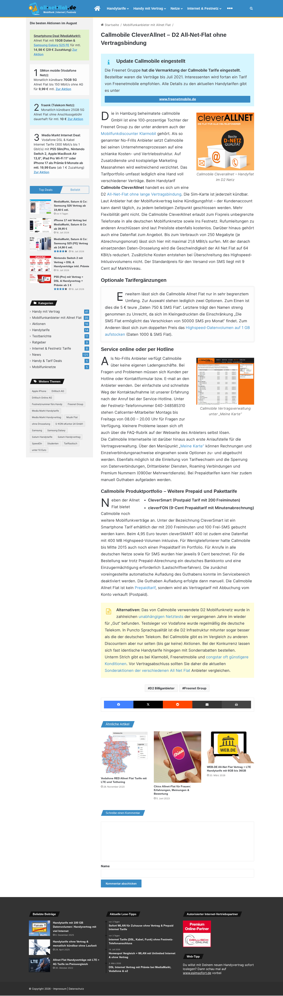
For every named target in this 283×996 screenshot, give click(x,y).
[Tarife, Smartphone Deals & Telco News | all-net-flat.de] (52, 9)
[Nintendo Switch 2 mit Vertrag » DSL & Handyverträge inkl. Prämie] (40, 264)
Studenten (53, 443)
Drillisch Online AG (42, 397)
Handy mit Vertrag (148, 8)
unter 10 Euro (39, 450)
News (36, 355)
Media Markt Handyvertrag (46, 417)
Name (105, 866)
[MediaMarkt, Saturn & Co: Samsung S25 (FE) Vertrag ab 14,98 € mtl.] (40, 244)
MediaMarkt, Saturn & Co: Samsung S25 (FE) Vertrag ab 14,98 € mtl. (71, 243)
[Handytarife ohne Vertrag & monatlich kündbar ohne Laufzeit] (39, 947)
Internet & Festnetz (203, 8)
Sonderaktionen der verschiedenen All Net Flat (147, 670)
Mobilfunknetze (44, 367)
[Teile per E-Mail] (207, 704)
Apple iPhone (39, 391)
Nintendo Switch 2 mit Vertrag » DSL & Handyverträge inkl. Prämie (71, 262)
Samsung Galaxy (56, 430)
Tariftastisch (70, 443)
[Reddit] (177, 704)
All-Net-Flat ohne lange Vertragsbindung (144, 194)
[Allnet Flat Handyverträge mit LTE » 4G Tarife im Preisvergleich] (39, 965)
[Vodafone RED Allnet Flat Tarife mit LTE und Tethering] (124, 753)
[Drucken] (236, 704)
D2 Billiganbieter (162, 688)
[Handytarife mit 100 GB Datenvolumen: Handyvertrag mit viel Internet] (39, 928)
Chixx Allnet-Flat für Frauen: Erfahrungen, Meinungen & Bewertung (172, 790)
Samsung (37, 430)
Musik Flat (72, 417)
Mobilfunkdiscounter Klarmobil (128, 133)
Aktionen (39, 324)
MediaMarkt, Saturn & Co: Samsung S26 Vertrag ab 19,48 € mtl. (70, 205)
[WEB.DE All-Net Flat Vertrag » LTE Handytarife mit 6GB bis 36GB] (230, 747)
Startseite (111, 25)
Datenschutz (76, 988)
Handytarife (116, 8)
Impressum (59, 988)
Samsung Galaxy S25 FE (51, 45)
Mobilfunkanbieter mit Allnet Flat (147, 25)
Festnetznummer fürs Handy (47, 404)
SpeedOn (37, 443)
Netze (175, 8)
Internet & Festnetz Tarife (51, 348)
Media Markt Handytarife (45, 410)
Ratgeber (39, 342)
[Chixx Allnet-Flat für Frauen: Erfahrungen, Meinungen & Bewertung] (177, 757)
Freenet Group (195, 688)
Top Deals (46, 190)
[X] (148, 704)
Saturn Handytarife (42, 436)
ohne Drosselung (41, 423)
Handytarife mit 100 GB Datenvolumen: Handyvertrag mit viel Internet (74, 926)
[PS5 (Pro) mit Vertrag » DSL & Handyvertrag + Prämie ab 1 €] (40, 279)
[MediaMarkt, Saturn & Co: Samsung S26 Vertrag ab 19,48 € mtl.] (40, 206)
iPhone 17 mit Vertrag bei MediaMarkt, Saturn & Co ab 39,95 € (70, 224)
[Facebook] (118, 704)
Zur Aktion (63, 89)
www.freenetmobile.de (177, 99)
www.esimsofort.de (197, 973)
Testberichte (41, 336)
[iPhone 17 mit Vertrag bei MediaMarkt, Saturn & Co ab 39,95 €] (40, 225)
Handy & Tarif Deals (47, 361)
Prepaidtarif (145, 587)
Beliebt (75, 190)
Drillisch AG (58, 391)
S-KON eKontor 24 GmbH (69, 423)
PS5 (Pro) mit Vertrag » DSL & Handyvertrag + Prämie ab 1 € (68, 281)
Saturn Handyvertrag (69, 436)
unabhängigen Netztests (161, 616)
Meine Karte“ (192, 446)
